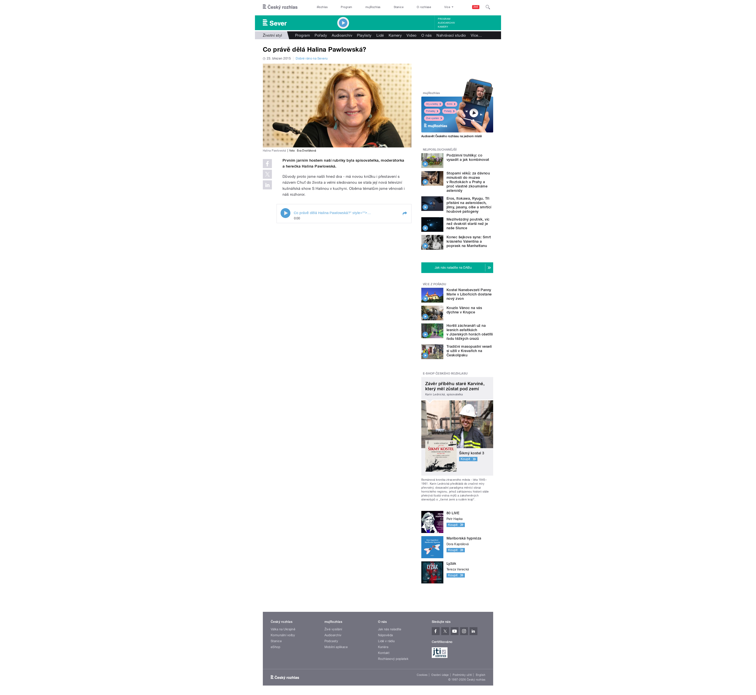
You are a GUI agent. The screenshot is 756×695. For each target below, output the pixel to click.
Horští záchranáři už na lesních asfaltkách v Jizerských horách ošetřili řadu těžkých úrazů (470, 332)
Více (476, 35)
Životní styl (272, 35)
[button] (404, 213)
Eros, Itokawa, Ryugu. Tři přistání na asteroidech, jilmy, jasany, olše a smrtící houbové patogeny (469, 204)
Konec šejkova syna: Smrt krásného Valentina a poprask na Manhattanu (469, 241)
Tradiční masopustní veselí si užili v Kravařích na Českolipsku (469, 350)
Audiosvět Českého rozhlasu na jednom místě (451, 136)
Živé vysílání (432, 118)
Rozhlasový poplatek (393, 659)
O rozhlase (424, 7)
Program (346, 7)
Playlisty (364, 35)
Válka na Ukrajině (283, 629)
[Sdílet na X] (267, 174)
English (480, 674)
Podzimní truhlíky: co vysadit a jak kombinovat (468, 157)
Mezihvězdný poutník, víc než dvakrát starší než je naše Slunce (468, 223)
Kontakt (383, 653)
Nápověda (385, 635)
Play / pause (285, 213)
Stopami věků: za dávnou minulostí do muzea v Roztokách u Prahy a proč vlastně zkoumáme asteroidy (468, 182)
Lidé (380, 35)
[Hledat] (488, 7)
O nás (426, 35)
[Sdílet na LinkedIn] (267, 184)
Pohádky (430, 111)
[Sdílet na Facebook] (267, 163)
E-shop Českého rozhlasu (445, 373)
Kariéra (383, 647)
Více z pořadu (434, 284)
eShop (275, 647)
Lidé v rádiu (386, 641)
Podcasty (331, 641)
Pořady (321, 35)
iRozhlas (322, 7)
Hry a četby (432, 104)
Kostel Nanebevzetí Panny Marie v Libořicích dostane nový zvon (469, 294)
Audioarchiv (446, 22)
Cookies (422, 674)
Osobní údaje (440, 674)
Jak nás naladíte (389, 629)
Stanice (399, 7)
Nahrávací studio (451, 35)
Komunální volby (283, 635)
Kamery (443, 26)
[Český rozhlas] (280, 7)
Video (411, 35)
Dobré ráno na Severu (312, 58)
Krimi (449, 104)
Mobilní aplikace (336, 647)
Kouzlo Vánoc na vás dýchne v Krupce (464, 310)
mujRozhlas (373, 7)
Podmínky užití (462, 674)
